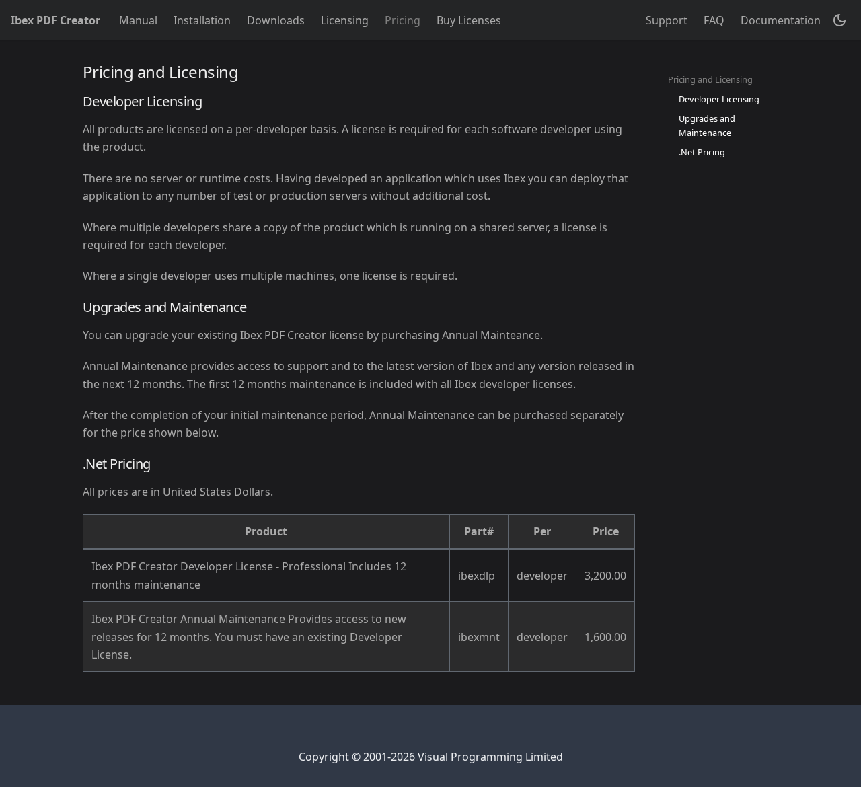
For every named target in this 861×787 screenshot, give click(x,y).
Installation (202, 20)
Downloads (276, 20)
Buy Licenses (469, 20)
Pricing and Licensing (710, 79)
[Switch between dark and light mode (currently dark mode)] (839, 20)
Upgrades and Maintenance (707, 125)
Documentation (781, 20)
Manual (138, 20)
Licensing (345, 20)
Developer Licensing (719, 99)
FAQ (714, 20)
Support (666, 20)
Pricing (402, 20)
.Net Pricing (702, 152)
